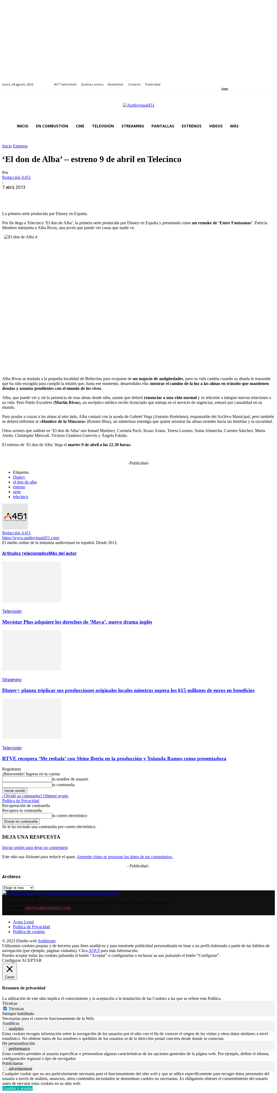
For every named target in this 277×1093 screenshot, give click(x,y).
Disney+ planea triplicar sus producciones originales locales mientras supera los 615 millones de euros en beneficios (128, 690)
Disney (19, 477)
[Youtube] (248, 81)
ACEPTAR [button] (32, 960)
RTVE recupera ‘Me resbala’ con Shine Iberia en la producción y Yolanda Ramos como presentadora (114, 758)
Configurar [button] (11, 960)
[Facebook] (223, 81)
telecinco (20, 496)
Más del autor (63, 553)
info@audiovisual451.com (48, 907)
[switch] (5, 1028)
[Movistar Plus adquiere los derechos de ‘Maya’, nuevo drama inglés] (31, 606)
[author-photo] (15, 528)
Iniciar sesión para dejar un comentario (35, 847)
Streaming (11, 679)
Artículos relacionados (25, 553)
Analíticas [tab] (10, 1023)
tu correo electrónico (69, 815)
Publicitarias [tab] (12, 1063)
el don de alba (25, 482)
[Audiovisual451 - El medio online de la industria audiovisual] (138, 108)
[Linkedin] (236, 81)
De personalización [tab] (18, 1043)
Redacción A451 (16, 177)
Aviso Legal (23, 922)
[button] (268, 126)
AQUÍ (94, 950)
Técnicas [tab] (9, 1003)
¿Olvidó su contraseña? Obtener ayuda (35, 796)
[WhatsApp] (50, 195)
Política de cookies (29, 931)
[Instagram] (229, 81)
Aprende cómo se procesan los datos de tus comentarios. (125, 856)
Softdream (46, 941)
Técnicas (16, 1008)
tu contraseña (63, 784)
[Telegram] (108, 195)
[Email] (89, 195)
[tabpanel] (138, 1018)
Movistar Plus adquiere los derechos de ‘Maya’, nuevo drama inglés (77, 622)
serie (17, 491)
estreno (19, 487)
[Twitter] (242, 81)
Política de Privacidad (20, 800)
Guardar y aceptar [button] (17, 1088)
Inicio (7, 146)
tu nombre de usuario (70, 779)
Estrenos (20, 146)
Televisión (12, 611)
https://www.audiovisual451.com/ (31, 537)
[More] (128, 195)
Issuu (225, 88)
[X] (30, 195)
